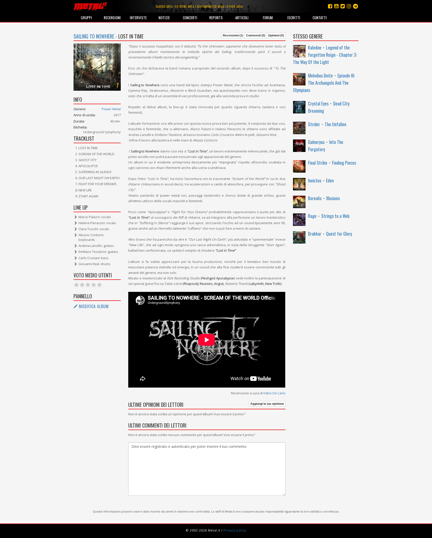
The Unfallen (335, 124)
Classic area (164, 6)
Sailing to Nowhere (94, 36)
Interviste (138, 17)
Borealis (315, 198)
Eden (330, 180)
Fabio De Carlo (275, 393)
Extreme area (184, 6)
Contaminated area (210, 6)
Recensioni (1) (233, 35)
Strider (314, 124)
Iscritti (293, 17)
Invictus (314, 180)
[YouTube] (336, 6)
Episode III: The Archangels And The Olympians (324, 82)
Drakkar (314, 233)
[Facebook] (330, 6)
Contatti (319, 17)
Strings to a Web (335, 216)
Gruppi (86, 17)
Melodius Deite (320, 75)
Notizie (164, 17)
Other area (234, 6)
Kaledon (314, 47)
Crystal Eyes (318, 103)
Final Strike (317, 162)
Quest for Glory (339, 233)
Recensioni (112, 17)
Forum (268, 17)
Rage (312, 216)
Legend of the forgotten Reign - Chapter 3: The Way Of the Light (325, 54)
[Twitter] (342, 6)
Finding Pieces (344, 162)
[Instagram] (355, 6)
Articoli (241, 17)
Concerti (190, 17)
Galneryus (316, 142)
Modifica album (93, 306)
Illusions (333, 198)
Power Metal (111, 109)
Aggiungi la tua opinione (267, 404)
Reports (216, 17)
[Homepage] (90, 6)
